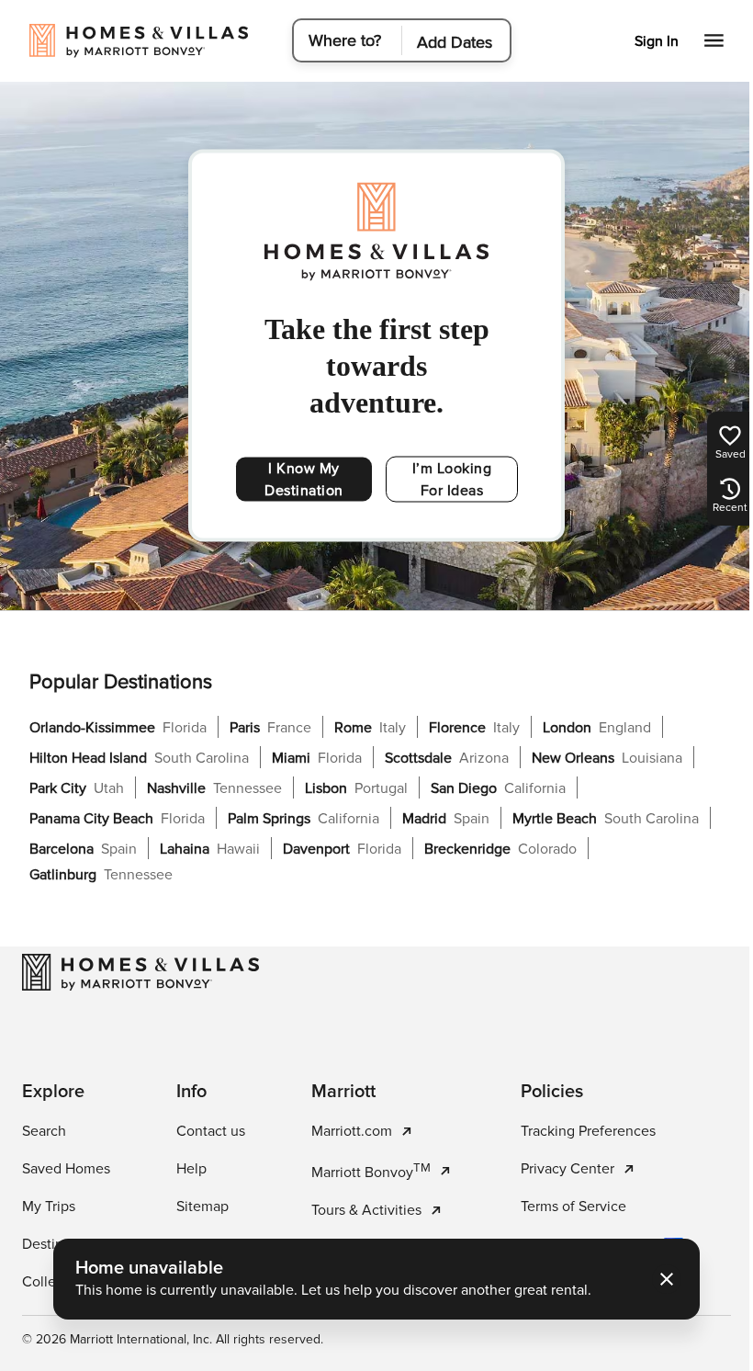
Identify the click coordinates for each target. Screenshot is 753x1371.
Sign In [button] (643, 41)
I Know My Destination (303, 479)
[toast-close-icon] (660, 1279)
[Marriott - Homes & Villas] (140, 972)
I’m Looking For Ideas (452, 479)
